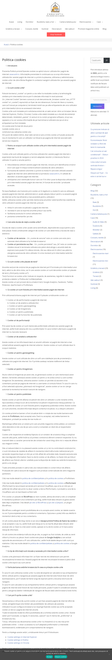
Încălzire (96, 226)
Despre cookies (60, 657)
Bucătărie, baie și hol (99, 194)
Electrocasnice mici (100, 261)
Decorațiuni (95, 241)
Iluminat (94, 284)
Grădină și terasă (97, 268)
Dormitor (94, 245)
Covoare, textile (97, 237)
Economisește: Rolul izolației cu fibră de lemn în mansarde (99, 143)
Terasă (96, 276)
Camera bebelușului (99, 214)
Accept (49, 657)
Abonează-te (97, 106)
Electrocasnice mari (100, 253)
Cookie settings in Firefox (17, 640)
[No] (109, 654)
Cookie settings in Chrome (18, 643)
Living (93, 288)
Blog (92, 191)
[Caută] (107, 60)
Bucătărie (97, 206)
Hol (94, 210)
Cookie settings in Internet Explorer (22, 637)
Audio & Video (98, 222)
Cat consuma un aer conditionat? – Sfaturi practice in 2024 (99, 154)
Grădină (96, 272)
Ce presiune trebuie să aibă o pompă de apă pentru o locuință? (100, 132)
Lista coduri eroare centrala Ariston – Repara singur (98, 165)
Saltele (95, 233)
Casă (92, 218)
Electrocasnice (96, 249)
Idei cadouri (95, 280)
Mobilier (96, 230)
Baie (94, 202)
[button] (56, 34)
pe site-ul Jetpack (56, 502)
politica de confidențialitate (33, 478)
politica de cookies (55, 478)
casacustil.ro (14, 74)
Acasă (6, 44)
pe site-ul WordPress (38, 502)
